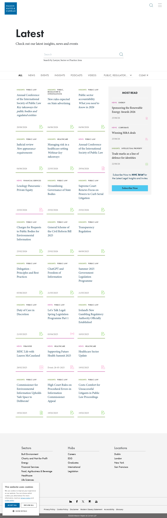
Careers (72, 454)
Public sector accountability (89, 101)
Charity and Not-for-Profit (34, 458)
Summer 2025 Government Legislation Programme (86, 275)
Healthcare (26, 475)
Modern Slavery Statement (91, 509)
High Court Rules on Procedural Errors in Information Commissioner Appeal (60, 393)
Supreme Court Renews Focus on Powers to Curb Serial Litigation (91, 192)
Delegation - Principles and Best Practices (28, 273)
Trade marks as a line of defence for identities (125, 156)
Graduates (73, 462)
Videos (92, 75)
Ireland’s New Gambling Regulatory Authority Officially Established (91, 316)
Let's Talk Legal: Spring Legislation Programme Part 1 (58, 314)
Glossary (119, 509)
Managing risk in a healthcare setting (58, 151)
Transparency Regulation (86, 229)
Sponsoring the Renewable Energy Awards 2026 (127, 110)
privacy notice (26, 498)
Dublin (117, 454)
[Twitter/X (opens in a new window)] (83, 501)
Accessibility (109, 509)
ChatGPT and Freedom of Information (56, 273)
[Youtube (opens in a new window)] (96, 501)
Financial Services (30, 466)
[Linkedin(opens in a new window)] (70, 501)
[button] (21, 511)
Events (45, 75)
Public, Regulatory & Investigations (116, 75)
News (31, 75)
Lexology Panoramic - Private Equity (29, 188)
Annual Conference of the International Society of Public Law (29, 105)
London (118, 458)
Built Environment (29, 454)
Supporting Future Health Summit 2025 (59, 353)
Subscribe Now (130, 188)
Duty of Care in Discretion (25, 312)
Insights (60, 75)
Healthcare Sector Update (89, 353)
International (74, 466)
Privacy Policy (49, 509)
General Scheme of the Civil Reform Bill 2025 (59, 231)
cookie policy (9, 500)
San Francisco (121, 466)
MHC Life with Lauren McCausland (28, 353)
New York (119, 462)
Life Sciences (27, 479)
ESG (70, 458)
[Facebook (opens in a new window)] (77, 501)
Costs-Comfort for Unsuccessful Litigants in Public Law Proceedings (89, 391)
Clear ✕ (144, 75)
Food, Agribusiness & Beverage (36, 471)
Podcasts (76, 75)
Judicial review (26, 149)
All (20, 75)
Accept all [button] (12, 505)
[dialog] (20, 499)
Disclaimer (74, 509)
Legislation (73, 471)
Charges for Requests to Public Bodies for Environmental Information (29, 233)
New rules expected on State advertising (59, 101)
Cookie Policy (62, 509)
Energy (24, 462)
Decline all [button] (29, 505)
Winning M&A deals (124, 133)
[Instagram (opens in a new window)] (89, 501)
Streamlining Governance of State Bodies (59, 190)
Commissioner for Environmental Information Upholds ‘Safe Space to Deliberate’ (29, 393)
